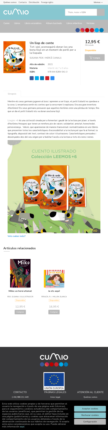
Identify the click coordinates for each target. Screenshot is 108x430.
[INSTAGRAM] (82, 30)
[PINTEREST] (92, 30)
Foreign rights (47, 2)
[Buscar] (101, 12)
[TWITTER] (97, 30)
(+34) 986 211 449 (20, 397)
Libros (17, 23)
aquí (22, 426)
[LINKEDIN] (101, 30)
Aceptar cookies (90, 408)
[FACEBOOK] (78, 30)
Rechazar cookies (90, 415)
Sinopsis (12, 93)
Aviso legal (55, 397)
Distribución (34, 2)
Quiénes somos (10, 2)
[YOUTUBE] (87, 30)
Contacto (23, 2)
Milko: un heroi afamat (20, 291)
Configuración (90, 421)
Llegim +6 (13, 120)
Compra (96, 58)
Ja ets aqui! (54, 291)
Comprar (20, 312)
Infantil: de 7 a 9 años (58, 68)
